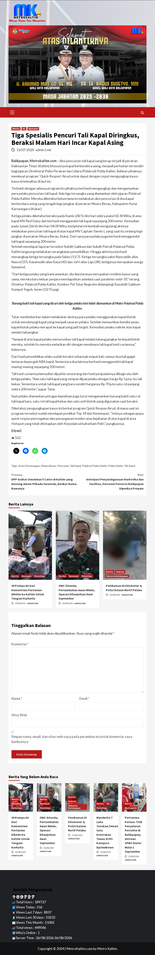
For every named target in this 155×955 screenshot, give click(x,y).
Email (84, 698)
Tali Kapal (129, 465)
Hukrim (120, 571)
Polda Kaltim (115, 465)
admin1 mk (43, 150)
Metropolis (131, 808)
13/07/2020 (25, 150)
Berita (15, 128)
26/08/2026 (20, 603)
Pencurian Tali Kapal (69, 465)
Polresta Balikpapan (117, 576)
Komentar (20, 644)
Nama (16, 698)
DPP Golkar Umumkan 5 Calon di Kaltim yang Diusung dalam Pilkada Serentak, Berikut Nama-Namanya (44, 481)
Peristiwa (39, 576)
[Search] (142, 112)
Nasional (33, 128)
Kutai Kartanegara (29, 465)
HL (24, 128)
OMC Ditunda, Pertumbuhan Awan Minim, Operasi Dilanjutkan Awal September (49, 830)
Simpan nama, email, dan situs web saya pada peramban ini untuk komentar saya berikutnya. (71, 739)
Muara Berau (48, 465)
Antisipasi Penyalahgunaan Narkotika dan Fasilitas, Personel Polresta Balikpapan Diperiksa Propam (115, 481)
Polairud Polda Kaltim (94, 465)
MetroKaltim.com (79, 948)
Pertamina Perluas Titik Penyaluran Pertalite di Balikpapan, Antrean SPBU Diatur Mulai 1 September (133, 834)
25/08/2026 (114, 594)
